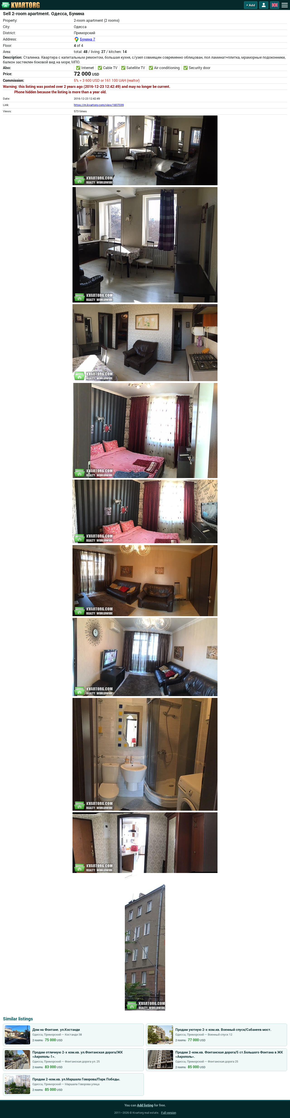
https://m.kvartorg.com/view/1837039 (99, 105)
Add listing (145, 1105)
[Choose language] (274, 5)
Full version (168, 1113)
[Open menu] (284, 5)
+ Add (250, 5)
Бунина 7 (87, 39)
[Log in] (263, 5)
